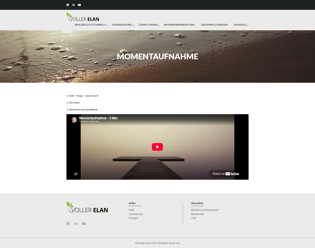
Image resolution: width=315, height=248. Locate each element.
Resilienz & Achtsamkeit (90, 24)
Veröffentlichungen (214, 24)
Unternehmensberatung (179, 24)
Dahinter (240, 24)
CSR (193, 217)
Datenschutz (136, 213)
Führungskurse (122, 24)
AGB (131, 209)
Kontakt (133, 217)
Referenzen (197, 213)
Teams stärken (147, 24)
